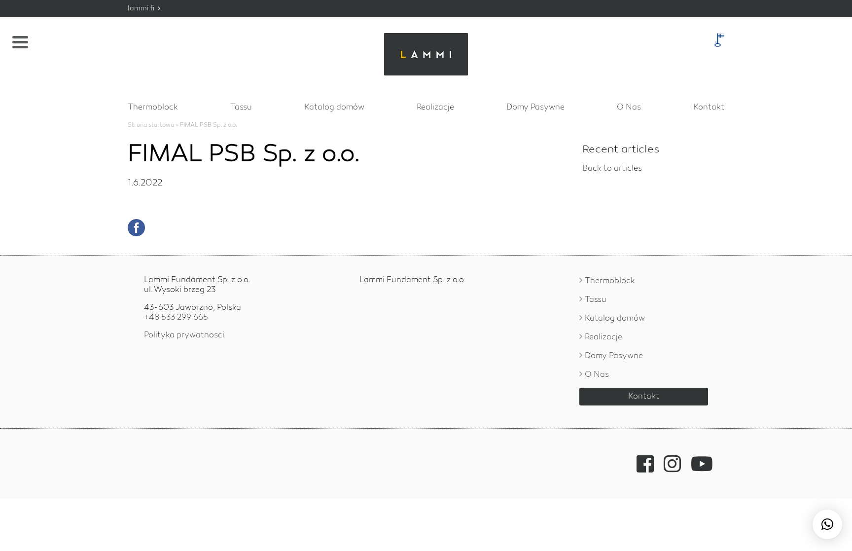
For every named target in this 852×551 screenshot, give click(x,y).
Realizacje (435, 107)
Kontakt (708, 107)
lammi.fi (142, 8)
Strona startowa (151, 125)
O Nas (629, 107)
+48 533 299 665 (176, 318)
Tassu (241, 107)
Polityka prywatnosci (184, 335)
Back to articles (612, 169)
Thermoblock (153, 107)
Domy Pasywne (535, 107)
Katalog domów (334, 107)
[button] (827, 524)
